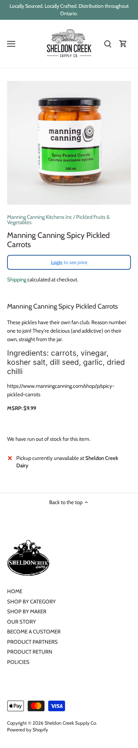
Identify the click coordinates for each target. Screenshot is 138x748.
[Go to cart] (123, 43)
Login (57, 262)
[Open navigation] (11, 44)
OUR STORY (21, 622)
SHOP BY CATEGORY (31, 601)
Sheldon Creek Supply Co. (71, 723)
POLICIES (18, 662)
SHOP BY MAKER (26, 611)
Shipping (16, 279)
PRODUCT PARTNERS (32, 642)
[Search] (107, 43)
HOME (14, 591)
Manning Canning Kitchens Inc (39, 217)
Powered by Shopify (27, 729)
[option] (69, 143)
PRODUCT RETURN (29, 652)
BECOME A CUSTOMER (34, 632)
